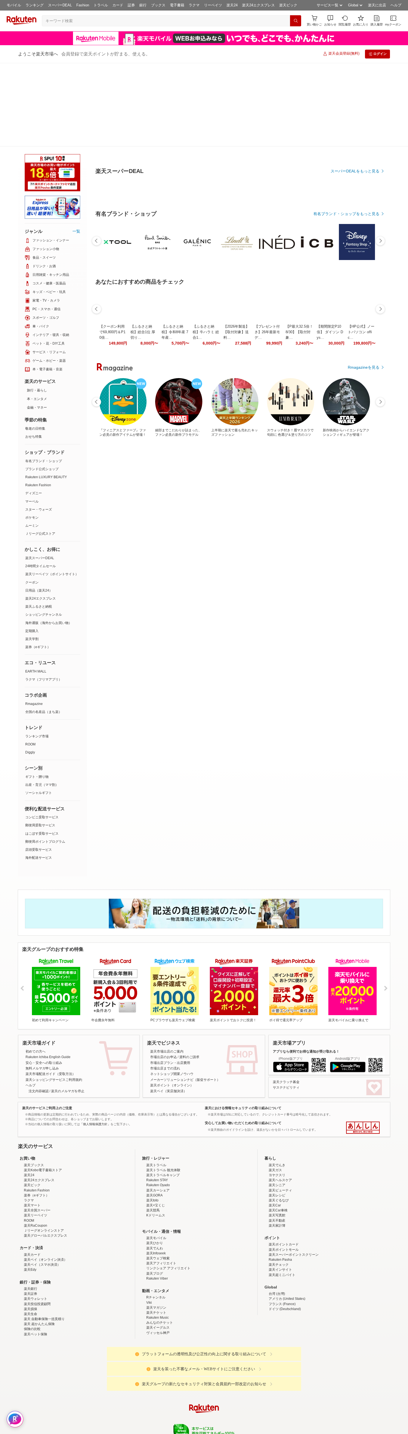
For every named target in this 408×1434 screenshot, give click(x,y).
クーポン (32, 499)
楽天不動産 (277, 1186)
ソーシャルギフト (38, 709)
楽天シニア (277, 1150)
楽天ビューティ (280, 1155)
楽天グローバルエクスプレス (45, 1201)
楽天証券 (30, 1259)
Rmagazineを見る (363, 650)
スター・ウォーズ (38, 426)
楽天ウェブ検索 (158, 1223)
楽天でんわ (154, 1213)
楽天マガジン (156, 1273)
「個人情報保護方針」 (95, 1040)
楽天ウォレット (35, 1264)
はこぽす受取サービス (42, 750)
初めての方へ (36, 968)
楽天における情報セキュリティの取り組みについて (243, 1025)
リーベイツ (213, 5)
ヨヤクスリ (277, 1140)
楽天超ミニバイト (282, 1240)
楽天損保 (30, 1274)
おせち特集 (33, 353)
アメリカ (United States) (287, 1264)
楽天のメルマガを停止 (67, 1008)
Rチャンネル (155, 1262)
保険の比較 (32, 1294)
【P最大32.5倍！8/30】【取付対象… (299, 457)
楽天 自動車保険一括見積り (44, 1284)
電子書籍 (177, 5)
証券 (131, 5)
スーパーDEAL (60, 5)
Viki (149, 1268)
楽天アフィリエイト (161, 1228)
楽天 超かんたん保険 (39, 1289)
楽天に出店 (377, 5)
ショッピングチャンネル (43, 531)
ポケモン (32, 434)
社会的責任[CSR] (205, 1417)
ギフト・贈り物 (37, 693)
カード (117, 5)
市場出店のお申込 (163, 973)
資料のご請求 (189, 973)
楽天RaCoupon (35, 1191)
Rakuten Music (157, 1283)
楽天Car (275, 1170)
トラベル (101, 5)
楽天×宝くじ (155, 1170)
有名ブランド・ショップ (43, 377)
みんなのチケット (159, 1288)
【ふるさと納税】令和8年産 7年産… (175, 457)
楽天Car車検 (278, 1175)
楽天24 (232, 5)
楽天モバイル (156, 1203)
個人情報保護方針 (277, 1417)
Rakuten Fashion (38, 402)
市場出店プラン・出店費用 (170, 979)
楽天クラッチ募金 (286, 998)
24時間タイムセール (40, 483)
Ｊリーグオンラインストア (44, 1196)
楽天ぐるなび (279, 1165)
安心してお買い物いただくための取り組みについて (243, 1039)
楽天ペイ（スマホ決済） (42, 1230)
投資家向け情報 (146, 1417)
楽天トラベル (156, 1130)
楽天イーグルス (158, 1293)
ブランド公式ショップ (42, 386)
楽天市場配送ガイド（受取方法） (50, 990)
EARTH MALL (35, 588)
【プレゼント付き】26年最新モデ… (267, 457)
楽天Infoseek (156, 1218)
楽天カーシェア (158, 1155)
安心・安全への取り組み (44, 979)
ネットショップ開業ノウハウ (171, 990)
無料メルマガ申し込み (42, 985)
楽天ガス (275, 1135)
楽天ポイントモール (284, 1215)
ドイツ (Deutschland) (285, 1274)
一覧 (76, 148)
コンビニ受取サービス (42, 734)
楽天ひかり (154, 1208)
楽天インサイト (280, 1235)
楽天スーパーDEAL (39, 475)
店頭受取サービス (38, 766)
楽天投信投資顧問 (37, 1269)
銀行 (143, 5)
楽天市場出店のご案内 (166, 968)
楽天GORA (154, 1160)
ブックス (158, 5)
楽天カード (32, 1220)
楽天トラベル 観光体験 (163, 1135)
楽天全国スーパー (37, 1175)
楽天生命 (30, 1279)
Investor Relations (173, 1417)
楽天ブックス (34, 1130)
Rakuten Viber (157, 1243)
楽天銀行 (30, 1254)
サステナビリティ (286, 1004)
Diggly (30, 669)
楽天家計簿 (277, 1191)
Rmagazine (34, 620)
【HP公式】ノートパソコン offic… (361, 457)
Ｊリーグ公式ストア (40, 450)
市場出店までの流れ (165, 985)
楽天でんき (277, 1130)
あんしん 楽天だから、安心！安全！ (363, 1044)
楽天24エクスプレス (258, 5)
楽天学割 (32, 555)
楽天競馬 (153, 1175)
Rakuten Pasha (280, 1225)
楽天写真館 (277, 1180)
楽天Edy (30, 1235)
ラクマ (194, 5)
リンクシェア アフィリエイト (168, 1233)
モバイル (14, 5)
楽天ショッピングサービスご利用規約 (54, 996)
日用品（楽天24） (38, 507)
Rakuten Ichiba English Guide (48, 973)
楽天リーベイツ (35, 1180)
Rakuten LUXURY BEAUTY (46, 394)
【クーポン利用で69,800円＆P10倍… (112, 457)
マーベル (32, 418)
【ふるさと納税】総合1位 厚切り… (142, 457)
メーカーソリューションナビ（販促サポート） (185, 996)
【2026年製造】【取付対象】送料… (236, 457)
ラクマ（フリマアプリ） (43, 596)
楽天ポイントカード (284, 1209)
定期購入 (32, 547)
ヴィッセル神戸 (158, 1298)
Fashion (82, 5)
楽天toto (152, 1165)
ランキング (35, 5)
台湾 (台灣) (277, 1259)
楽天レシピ (277, 1160)
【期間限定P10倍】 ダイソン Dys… (330, 457)
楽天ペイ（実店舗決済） (168, 1008)
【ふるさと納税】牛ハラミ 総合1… (206, 457)
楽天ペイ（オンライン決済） (45, 1225)
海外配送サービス (38, 774)
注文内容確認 (39, 1008)
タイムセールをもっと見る (356, 491)
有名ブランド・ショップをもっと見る (346, 339)
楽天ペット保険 (35, 1299)
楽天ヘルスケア (280, 1145)
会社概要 (124, 1417)
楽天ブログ (154, 1239)
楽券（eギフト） (38, 564)
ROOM (30, 661)
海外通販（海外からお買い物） (48, 539)
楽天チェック (279, 1230)
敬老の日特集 (35, 345)
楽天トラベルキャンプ (163, 1140)
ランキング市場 (37, 653)
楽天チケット (156, 1278)
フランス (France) (282, 1269)
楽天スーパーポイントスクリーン (294, 1220)
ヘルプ (396, 5)
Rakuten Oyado (158, 1150)
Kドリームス (155, 1180)
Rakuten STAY (157, 1145)
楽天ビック (288, 5)
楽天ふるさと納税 (38, 523)
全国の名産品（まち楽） (43, 628)
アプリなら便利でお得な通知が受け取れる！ (306, 968)
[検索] (295, 20)
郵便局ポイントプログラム (45, 758)
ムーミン (32, 442)
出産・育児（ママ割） (42, 701)
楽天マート (32, 1170)
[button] (330, 20)
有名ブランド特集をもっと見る (352, 577)
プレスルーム (232, 1417)
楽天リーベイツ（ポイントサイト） (52, 491)
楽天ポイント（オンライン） (171, 1002)
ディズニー (33, 410)
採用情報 (253, 1417)
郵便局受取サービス (40, 742)
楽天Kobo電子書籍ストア (43, 1135)
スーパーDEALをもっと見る (355, 143)
